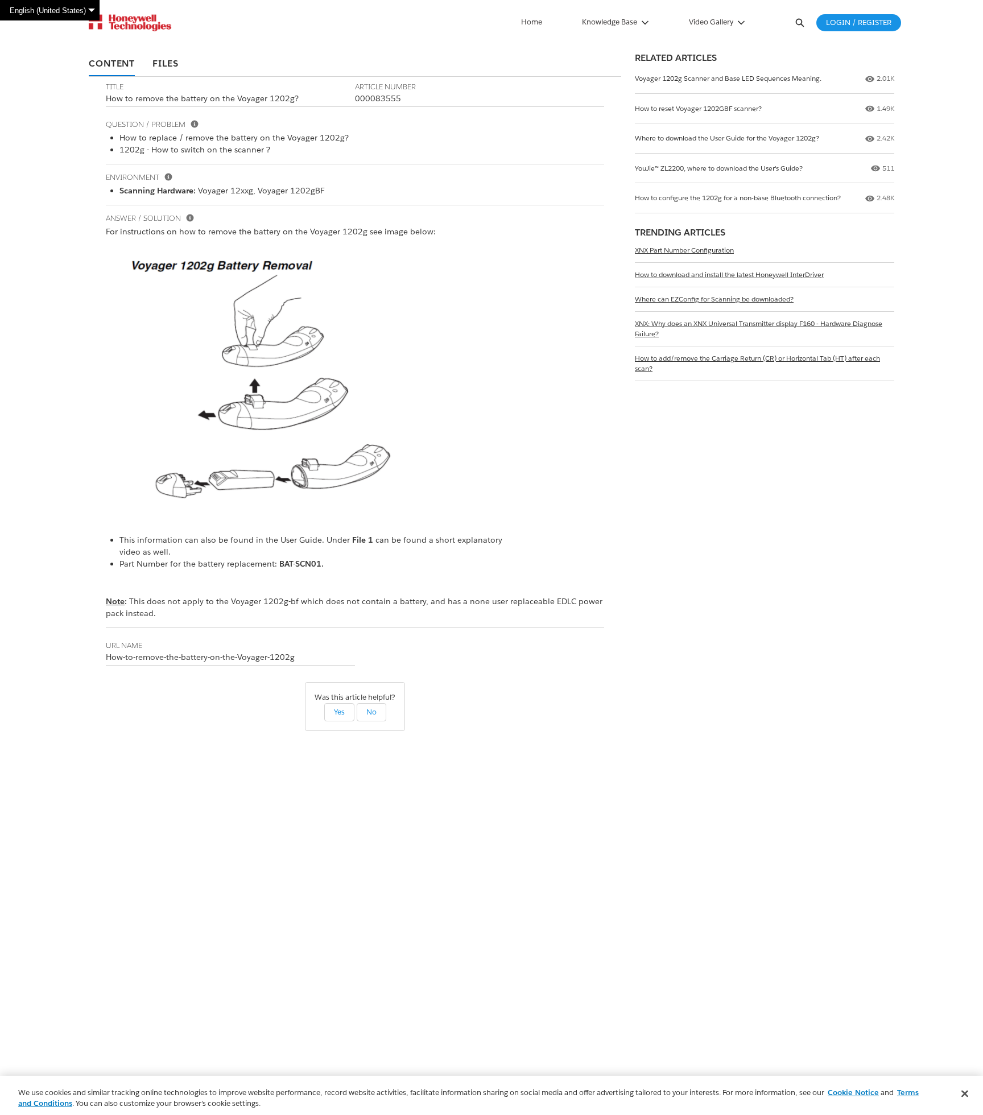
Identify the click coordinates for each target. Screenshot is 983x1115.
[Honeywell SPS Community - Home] (130, 23)
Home (531, 22)
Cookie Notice (853, 1092)
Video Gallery (711, 22)
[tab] (112, 64)
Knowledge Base (609, 22)
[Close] (964, 1093)
